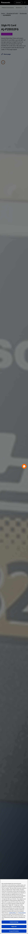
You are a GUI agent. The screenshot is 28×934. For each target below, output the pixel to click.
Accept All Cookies (14, 931)
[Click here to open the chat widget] (24, 466)
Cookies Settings (14, 922)
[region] (14, 906)
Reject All (14, 926)
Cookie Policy (12, 912)
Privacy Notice (22, 912)
